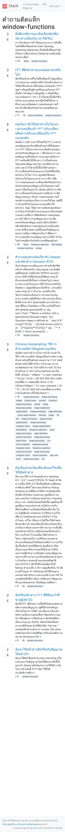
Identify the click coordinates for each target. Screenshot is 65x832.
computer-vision (23, 426)
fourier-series (30, 400)
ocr (48, 440)
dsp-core (54, 455)
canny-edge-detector (27, 415)
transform (53, 400)
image (45, 404)
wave (52, 430)
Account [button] (54, 6)
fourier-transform (35, 115)
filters (26, 61)
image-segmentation (41, 426)
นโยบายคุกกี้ (7, 824)
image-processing (31, 397)
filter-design (57, 244)
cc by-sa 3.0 (33, 828)
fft (24, 115)
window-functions (39, 61)
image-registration (42, 408)
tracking (42, 415)
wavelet (42, 400)
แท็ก (44, 4)
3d (43, 459)
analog (39, 248)
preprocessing (46, 419)
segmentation (22, 411)
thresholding (21, 430)
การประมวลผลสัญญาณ (31, 6)
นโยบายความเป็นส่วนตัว (27, 824)
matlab (19, 400)
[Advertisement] (32, 710)
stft (17, 419)
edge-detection (55, 411)
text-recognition (23, 444)
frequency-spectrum (40, 244)
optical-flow (21, 440)
